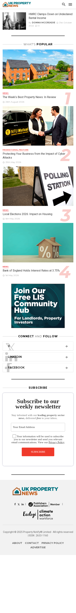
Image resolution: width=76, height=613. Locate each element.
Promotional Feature (15, 150)
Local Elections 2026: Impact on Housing (27, 214)
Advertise (38, 547)
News (6, 93)
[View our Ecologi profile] (38, 514)
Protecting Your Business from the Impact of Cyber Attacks (34, 155)
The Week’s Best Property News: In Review (29, 97)
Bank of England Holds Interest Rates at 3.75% (31, 270)
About (17, 543)
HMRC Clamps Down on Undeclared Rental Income (50, 16)
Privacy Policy (57, 442)
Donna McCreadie (43, 22)
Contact (32, 543)
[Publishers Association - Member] (44, 504)
